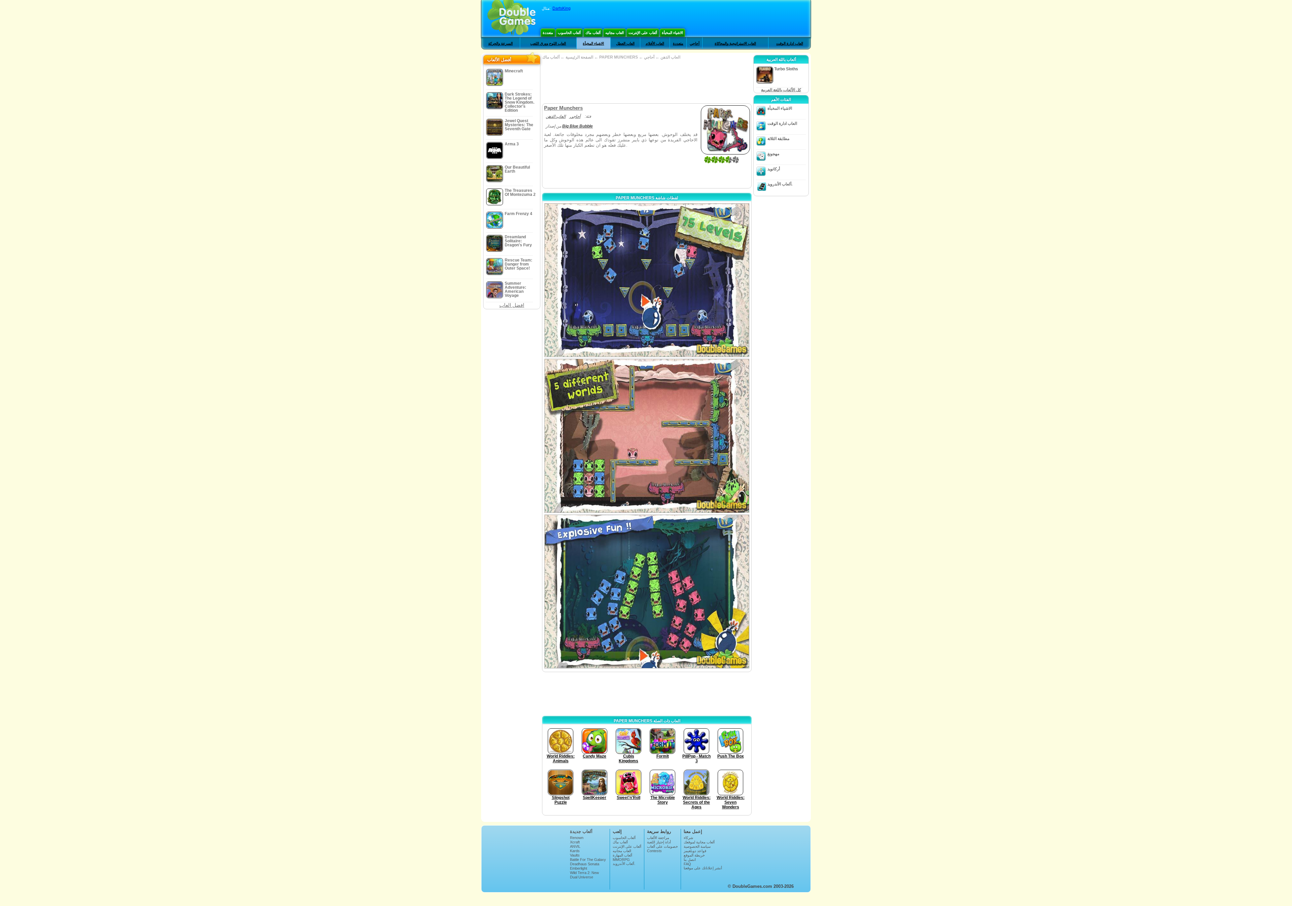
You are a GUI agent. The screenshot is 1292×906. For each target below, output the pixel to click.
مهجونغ (773, 153)
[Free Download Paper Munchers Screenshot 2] (646, 436)
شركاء (688, 838)
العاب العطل (625, 43)
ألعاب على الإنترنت (643, 33)
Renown (576, 838)
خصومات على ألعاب (662, 846)
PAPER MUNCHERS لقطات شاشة (647, 198)
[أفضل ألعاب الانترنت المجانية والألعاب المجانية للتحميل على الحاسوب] (512, 18)
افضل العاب (511, 305)
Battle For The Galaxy (588, 860)
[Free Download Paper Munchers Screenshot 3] (646, 591)
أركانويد (773, 169)
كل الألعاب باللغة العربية (781, 90)
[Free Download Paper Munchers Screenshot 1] (646, 280)
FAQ (687, 864)
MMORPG (621, 860)
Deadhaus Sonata (584, 864)
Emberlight (578, 868)
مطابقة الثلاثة (778, 138)
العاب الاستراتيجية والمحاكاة (735, 43)
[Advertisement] (646, 81)
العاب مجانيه (614, 33)
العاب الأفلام (655, 43)
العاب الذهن (670, 57)
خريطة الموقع (694, 855)
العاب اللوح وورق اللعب (548, 43)
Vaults (575, 855)
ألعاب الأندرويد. (779, 184)
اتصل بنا (690, 860)
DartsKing (561, 8)
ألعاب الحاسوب (569, 33)
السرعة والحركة (500, 43)
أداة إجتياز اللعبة (659, 842)
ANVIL (575, 846)
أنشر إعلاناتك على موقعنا (703, 868)
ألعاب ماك (593, 33)
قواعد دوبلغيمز (695, 851)
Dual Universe (581, 877)
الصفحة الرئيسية (579, 57)
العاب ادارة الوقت (789, 43)
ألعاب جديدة (581, 831)
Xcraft (575, 842)
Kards (575, 851)
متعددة (548, 33)
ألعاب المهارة (622, 855)
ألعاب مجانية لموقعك (699, 842)
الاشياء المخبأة (672, 33)
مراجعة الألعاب (658, 838)
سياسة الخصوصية (697, 846)
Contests (654, 851)
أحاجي (694, 43)
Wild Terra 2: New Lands (584, 875)
